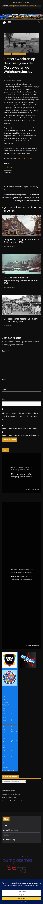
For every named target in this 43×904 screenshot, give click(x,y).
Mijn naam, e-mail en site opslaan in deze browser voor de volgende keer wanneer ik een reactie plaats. (21, 416)
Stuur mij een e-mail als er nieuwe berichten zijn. (21, 435)
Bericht (9, 167)
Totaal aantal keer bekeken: (11, 801)
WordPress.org (9, 839)
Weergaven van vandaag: (10, 794)
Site (3, 399)
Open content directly (32, 489)
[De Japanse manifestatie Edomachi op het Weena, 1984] (21, 296)
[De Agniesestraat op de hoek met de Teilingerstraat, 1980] (21, 217)
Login (5, 825)
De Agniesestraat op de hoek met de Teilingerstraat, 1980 (21, 240)
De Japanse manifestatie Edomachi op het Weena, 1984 (21, 320)
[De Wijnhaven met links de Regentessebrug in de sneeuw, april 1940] (21, 255)
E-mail (5, 389)
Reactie (5, 351)
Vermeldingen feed (10, 830)
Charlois (7, 54)
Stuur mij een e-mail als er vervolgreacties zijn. (20, 428)
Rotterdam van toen (19, 54)
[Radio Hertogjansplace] (21, 15)
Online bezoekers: (8, 791)
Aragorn (19, 80)
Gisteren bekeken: (8, 797)
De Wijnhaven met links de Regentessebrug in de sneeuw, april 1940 (21, 280)
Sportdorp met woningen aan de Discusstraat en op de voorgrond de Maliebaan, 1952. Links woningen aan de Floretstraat (20, 198)
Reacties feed (8, 835)
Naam (5, 379)
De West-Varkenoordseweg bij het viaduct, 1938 (21, 188)
